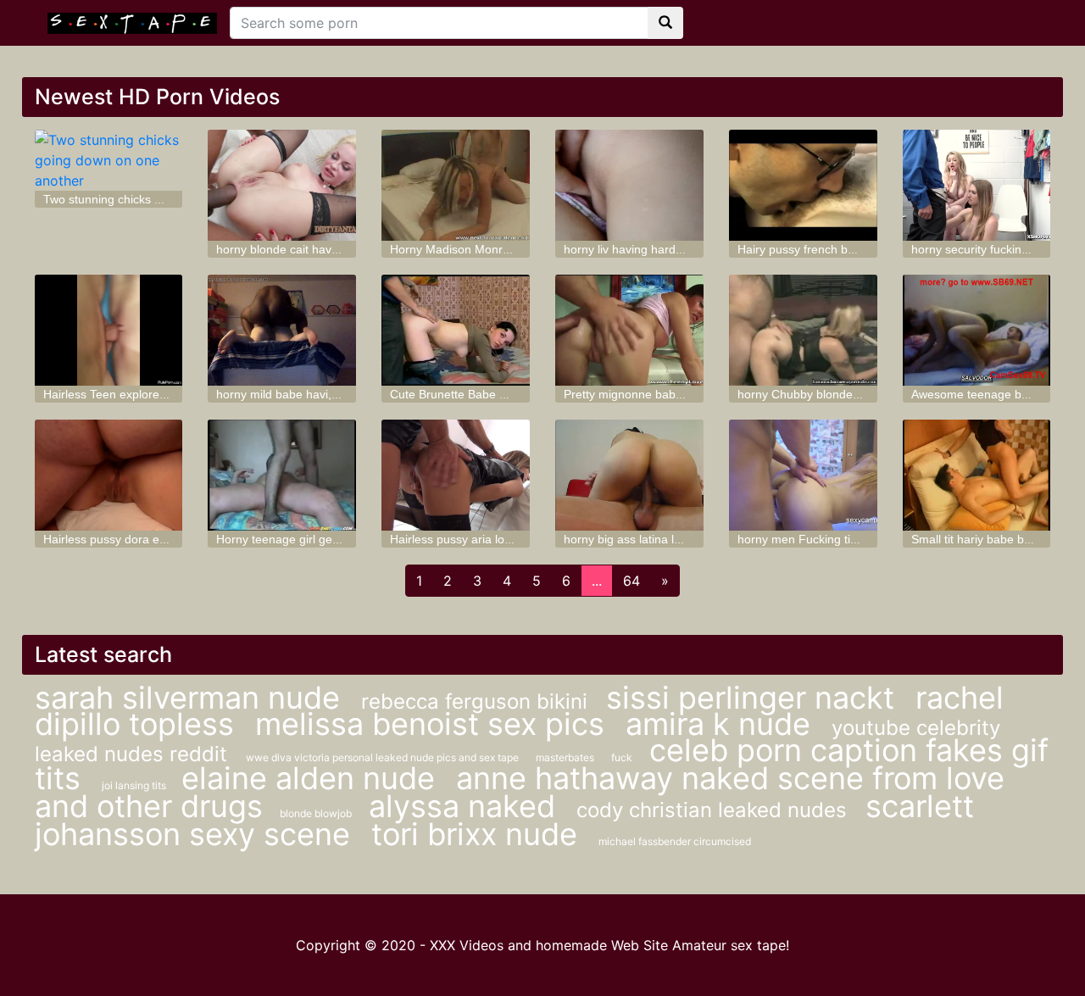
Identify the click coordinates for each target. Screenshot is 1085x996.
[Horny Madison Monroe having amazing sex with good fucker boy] (455, 185)
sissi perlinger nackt (754, 697)
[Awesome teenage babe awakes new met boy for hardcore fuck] (977, 330)
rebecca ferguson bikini (477, 701)
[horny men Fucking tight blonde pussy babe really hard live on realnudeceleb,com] (803, 475)
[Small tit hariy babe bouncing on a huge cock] (977, 475)
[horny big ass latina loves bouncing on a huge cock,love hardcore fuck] (629, 475)
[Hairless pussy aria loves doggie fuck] (455, 475)
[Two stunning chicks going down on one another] (109, 160)
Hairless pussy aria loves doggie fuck (489, 539)
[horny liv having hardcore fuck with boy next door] (629, 185)
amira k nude (722, 724)
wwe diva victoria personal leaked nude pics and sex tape (382, 757)
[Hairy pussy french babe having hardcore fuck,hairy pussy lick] (803, 185)
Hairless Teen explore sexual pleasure (145, 394)
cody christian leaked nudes (714, 810)
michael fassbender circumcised (674, 841)
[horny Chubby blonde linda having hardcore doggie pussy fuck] (803, 330)
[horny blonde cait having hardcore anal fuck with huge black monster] (282, 185)
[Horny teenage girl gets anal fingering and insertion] (282, 475)
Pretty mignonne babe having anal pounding (682, 394)
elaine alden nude (312, 778)
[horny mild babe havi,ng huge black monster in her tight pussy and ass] (282, 330)
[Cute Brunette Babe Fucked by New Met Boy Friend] (455, 330)
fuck (621, 757)
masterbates (565, 757)
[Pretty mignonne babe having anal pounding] (629, 330)
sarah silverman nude (191, 697)
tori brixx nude (478, 834)
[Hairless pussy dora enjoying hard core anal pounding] (109, 475)
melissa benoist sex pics (434, 724)
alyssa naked (466, 806)
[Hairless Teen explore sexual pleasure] (109, 330)
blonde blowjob (316, 813)
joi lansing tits (135, 785)
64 (631, 580)
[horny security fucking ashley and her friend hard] (977, 185)
